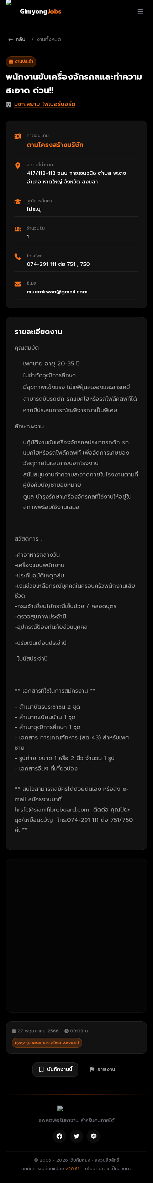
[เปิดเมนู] (140, 11)
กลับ (21, 39)
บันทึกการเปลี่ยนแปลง (50, 1169)
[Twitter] (76, 1136)
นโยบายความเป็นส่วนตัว (108, 1169)
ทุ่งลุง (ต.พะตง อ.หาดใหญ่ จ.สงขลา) (47, 1043)
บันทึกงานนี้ (59, 1069)
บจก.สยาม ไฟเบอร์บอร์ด (44, 104)
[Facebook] (59, 1136)
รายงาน (106, 1069)
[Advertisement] (76, 935)
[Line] (93, 1136)
